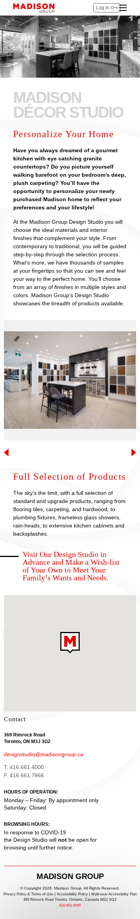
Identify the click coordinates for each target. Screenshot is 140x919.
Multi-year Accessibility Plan (114, 894)
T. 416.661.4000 (24, 767)
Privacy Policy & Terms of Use (28, 894)
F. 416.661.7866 (24, 775)
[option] (70, 380)
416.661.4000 (70, 905)
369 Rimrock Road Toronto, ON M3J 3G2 (27, 738)
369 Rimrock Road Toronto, (70, 900)
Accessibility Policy (72, 894)
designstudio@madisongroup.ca (43, 754)
